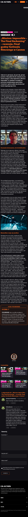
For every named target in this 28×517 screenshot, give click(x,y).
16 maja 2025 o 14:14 (21, 398)
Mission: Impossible (5, 35)
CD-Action (4, 32)
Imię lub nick (4, 453)
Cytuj (8, 427)
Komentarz (4, 435)
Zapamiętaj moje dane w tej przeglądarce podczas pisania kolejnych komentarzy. (13, 468)
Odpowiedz (13, 427)
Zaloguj (22, 1)
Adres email (4, 460)
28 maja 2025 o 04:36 (18, 407)
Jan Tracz (14, 360)
